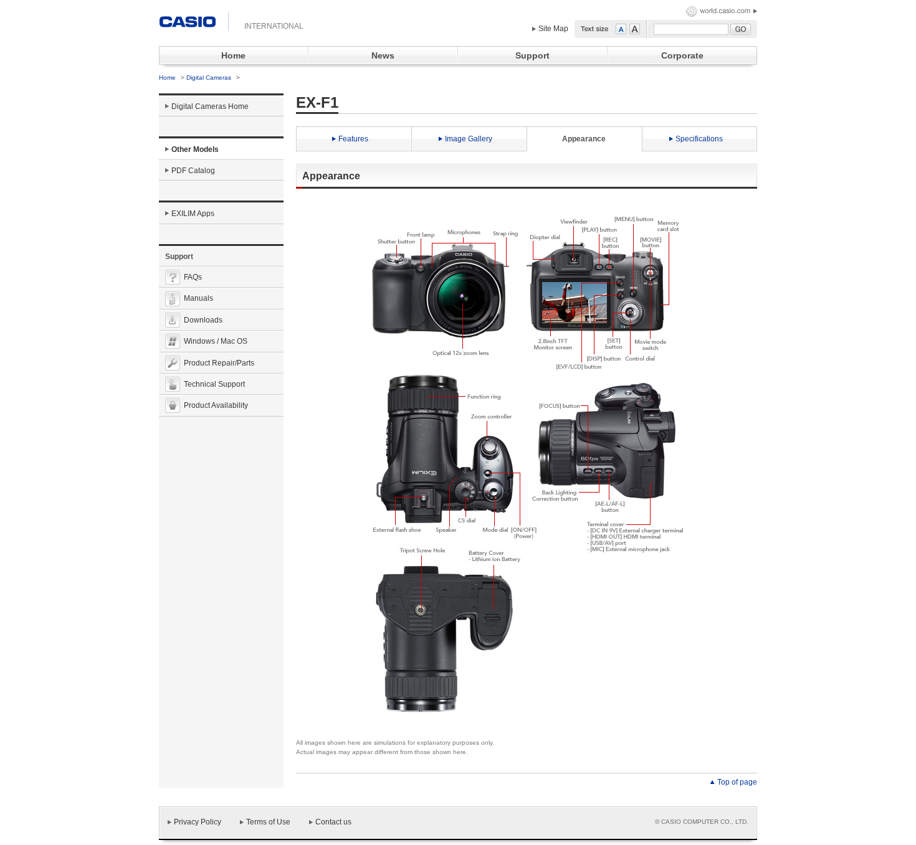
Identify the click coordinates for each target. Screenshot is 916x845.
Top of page (737, 782)
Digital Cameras (209, 77)
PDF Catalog (193, 170)
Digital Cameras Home (210, 106)
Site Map (553, 28)
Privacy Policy (197, 822)
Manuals (198, 298)
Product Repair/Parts (219, 363)
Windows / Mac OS (215, 341)
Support (532, 55)
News (382, 55)
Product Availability (216, 405)
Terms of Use (268, 822)
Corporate (682, 55)
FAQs (193, 277)
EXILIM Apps (192, 213)
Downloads (203, 320)
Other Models (195, 149)
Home (233, 55)
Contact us (333, 822)
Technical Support (214, 384)
